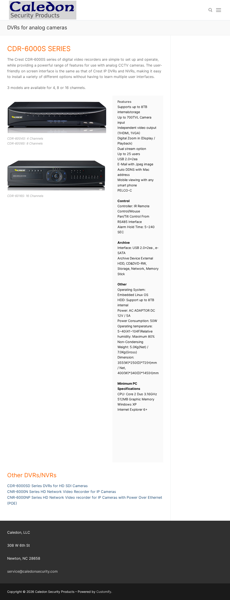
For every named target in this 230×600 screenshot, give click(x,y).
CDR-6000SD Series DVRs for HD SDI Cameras (47, 485)
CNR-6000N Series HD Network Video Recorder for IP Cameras (61, 491)
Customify (103, 592)
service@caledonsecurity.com (32, 571)
